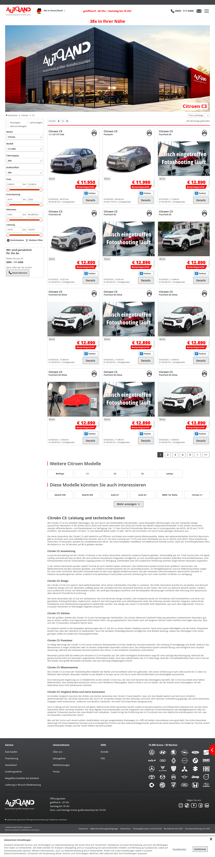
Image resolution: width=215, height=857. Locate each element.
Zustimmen (200, 849)
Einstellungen (179, 849)
